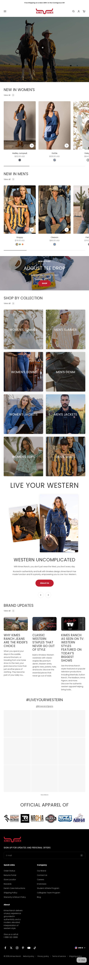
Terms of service (59, 956)
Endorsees (41, 884)
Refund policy (28, 956)
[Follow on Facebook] (5, 947)
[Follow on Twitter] (11, 947)
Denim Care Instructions (14, 888)
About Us (44, 583)
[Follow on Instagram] (17, 947)
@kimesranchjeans (44, 706)
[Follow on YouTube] (28, 947)
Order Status (9, 870)
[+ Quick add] (32, 146)
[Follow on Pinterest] (23, 947)
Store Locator (10, 879)
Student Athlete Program (48, 888)
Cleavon (54, 237)
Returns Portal (10, 875)
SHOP (44, 283)
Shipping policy (75, 956)
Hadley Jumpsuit (19, 153)
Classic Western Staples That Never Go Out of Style (43, 642)
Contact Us (42, 875)
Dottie (54, 153)
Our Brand (41, 870)
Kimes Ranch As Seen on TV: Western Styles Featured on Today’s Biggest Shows (72, 648)
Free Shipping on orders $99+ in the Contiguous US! (44, 3)
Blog (39, 897)
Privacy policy (43, 956)
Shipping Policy (10, 892)
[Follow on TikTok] (34, 947)
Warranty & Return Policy (15, 897)
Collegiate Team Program (48, 892)
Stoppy (19, 237)
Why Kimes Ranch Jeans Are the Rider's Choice (16, 640)
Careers (40, 879)
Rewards (7, 884)
